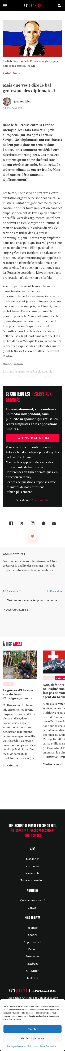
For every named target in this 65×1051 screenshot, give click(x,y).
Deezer (32, 949)
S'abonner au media (32, 438)
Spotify (32, 935)
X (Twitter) (32, 971)
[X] (21, 523)
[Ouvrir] (5, 5)
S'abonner (32, 859)
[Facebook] (11, 523)
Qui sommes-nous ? (32, 900)
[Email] (54, 523)
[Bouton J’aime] (32, 536)
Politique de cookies (16, 1046)
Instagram (32, 956)
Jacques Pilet (22, 101)
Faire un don (32, 866)
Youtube (32, 928)
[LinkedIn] (32, 523)
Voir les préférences (32, 1038)
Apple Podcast (32, 942)
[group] (21, 711)
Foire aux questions (32, 880)
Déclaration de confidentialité (42, 1046)
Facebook (32, 963)
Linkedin (32, 978)
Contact (32, 907)
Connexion (56, 591)
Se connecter (42, 500)
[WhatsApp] (43, 523)
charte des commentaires (37, 570)
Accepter (32, 1029)
